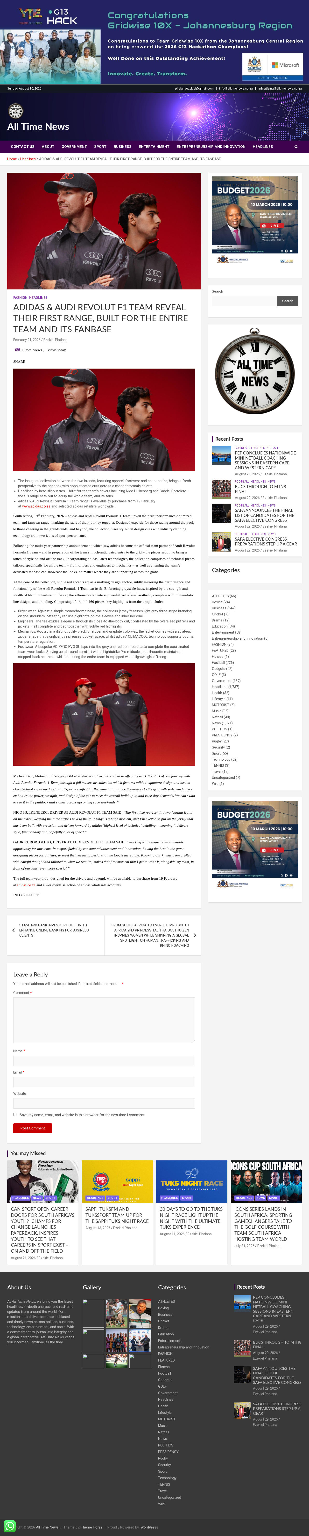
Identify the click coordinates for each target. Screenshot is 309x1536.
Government (74, 146)
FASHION (20, 298)
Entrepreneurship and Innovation (211, 146)
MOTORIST (220, 705)
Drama (217, 620)
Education (220, 626)
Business (123, 146)
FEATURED (220, 650)
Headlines (263, 146)
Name (19, 1051)
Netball (273, 448)
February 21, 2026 (27, 340)
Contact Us (23, 146)
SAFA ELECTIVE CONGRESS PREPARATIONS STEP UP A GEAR (277, 1408)
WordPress (149, 1527)
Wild (215, 783)
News (271, 481)
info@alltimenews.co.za (236, 88)
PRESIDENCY (222, 735)
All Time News (38, 127)
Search (217, 291)
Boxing (217, 602)
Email (18, 1072)
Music (216, 711)
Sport (100, 146)
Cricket (217, 614)
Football (242, 481)
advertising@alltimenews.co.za (280, 88)
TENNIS (218, 765)
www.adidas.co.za (35, 506)
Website (19, 1093)
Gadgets (218, 668)
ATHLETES (220, 596)
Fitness (218, 656)
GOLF (216, 675)
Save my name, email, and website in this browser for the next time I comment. (82, 1115)
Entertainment (154, 146)
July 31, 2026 (244, 1246)
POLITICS (219, 729)
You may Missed (28, 1153)
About (48, 146)
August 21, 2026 (23, 1258)
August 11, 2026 (172, 1234)
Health (217, 693)
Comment (22, 993)
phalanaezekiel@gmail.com (194, 88)
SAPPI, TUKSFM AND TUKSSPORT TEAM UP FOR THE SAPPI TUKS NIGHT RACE (117, 1215)
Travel (216, 771)
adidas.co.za (26, 885)
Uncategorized (223, 777)
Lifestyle (218, 699)
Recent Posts (229, 439)
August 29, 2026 (247, 474)
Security (218, 747)
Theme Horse (92, 1527)
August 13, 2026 (97, 1228)
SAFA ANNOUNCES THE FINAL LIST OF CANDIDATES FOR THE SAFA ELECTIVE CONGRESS (264, 515)
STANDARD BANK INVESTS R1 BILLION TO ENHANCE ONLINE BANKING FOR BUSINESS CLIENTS (54, 930)
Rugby (217, 741)
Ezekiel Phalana (55, 340)
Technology (221, 759)
